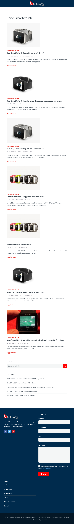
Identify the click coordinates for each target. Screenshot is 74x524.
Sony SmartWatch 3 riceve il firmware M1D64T (25, 53)
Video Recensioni (9, 502)
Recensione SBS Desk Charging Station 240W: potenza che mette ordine (30, 387)
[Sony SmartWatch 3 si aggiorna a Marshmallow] (23, 178)
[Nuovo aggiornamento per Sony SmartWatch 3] (23, 130)
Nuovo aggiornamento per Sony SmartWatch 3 (25, 149)
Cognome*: (42, 427)
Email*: (40, 436)
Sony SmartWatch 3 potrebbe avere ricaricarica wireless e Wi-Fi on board (36, 340)
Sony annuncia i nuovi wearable (19, 245)
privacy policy (46, 468)
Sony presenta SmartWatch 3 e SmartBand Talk (25, 292)
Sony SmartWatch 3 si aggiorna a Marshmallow (25, 197)
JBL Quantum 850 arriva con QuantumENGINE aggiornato (25, 379)
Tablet (6, 497)
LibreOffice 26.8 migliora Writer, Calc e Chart (21, 383)
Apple (6, 485)
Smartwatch (8, 493)
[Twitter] (9, 431)
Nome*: (41, 419)
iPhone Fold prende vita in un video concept (21, 396)
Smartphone (8, 489)
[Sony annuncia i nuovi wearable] (23, 226)
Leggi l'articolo (11, 65)
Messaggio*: (43, 445)
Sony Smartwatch (13, 50)
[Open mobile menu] (2, 4)
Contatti (6, 506)
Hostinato (44, 520)
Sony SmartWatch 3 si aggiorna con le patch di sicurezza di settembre (34, 101)
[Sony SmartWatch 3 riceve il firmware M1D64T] (23, 35)
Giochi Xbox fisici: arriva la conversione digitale (22, 391)
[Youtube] (13, 431)
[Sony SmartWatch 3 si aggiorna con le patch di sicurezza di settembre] (23, 82)
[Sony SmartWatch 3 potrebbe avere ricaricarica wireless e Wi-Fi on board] (23, 322)
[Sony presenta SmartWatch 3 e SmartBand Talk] (23, 274)
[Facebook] (5, 431)
